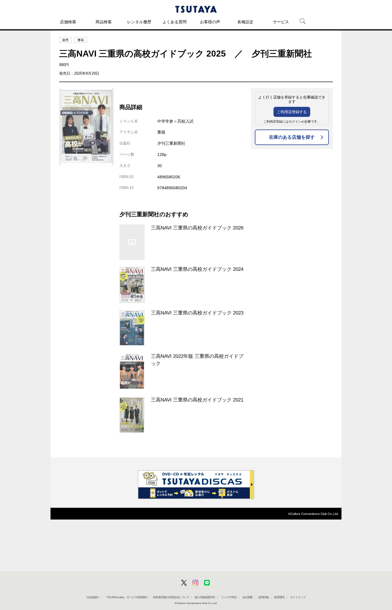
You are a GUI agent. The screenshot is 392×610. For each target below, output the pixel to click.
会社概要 (247, 597)
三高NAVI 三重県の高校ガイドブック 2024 (197, 269)
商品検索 (104, 22)
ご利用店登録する (292, 112)
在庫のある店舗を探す (292, 137)
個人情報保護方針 (205, 597)
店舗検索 (68, 22)
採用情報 (263, 597)
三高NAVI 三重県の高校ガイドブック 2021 (197, 400)
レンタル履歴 (139, 22)
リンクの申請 (228, 597)
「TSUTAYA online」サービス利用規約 (125, 597)
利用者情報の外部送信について (171, 597)
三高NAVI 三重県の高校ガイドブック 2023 (197, 313)
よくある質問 (174, 22)
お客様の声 (210, 22)
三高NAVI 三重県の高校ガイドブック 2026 (197, 228)
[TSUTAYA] (196, 9)
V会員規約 (92, 597)
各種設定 (245, 22)
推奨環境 (279, 597)
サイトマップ (298, 597)
